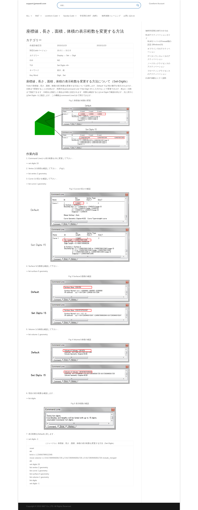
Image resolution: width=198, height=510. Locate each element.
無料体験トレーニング (111, 16)
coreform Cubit (51, 16)
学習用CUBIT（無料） (89, 16)
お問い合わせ (129, 16)
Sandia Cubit (68, 16)
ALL (28, 16)
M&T (37, 16)
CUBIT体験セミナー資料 (155, 78)
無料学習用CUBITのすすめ (156, 31)
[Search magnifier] (138, 5)
